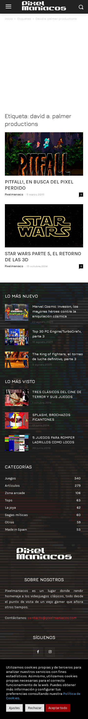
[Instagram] (50, 652)
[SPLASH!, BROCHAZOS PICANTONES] (16, 420)
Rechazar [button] (34, 708)
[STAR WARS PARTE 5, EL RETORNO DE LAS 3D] (44, 226)
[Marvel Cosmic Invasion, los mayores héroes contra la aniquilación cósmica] (16, 312)
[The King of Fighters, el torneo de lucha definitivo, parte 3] (16, 360)
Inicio (9, 18)
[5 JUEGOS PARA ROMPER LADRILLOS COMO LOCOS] (16, 443)
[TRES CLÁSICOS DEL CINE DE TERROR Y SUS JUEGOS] (16, 397)
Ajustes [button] (14, 708)
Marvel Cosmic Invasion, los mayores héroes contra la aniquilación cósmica (55, 311)
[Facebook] (38, 652)
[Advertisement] (44, 68)
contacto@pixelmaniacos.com (52, 618)
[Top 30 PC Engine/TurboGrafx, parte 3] (16, 337)
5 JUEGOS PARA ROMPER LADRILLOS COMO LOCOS (53, 439)
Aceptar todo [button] (57, 708)
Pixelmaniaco (14, 194)
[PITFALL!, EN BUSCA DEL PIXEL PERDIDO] (44, 154)
